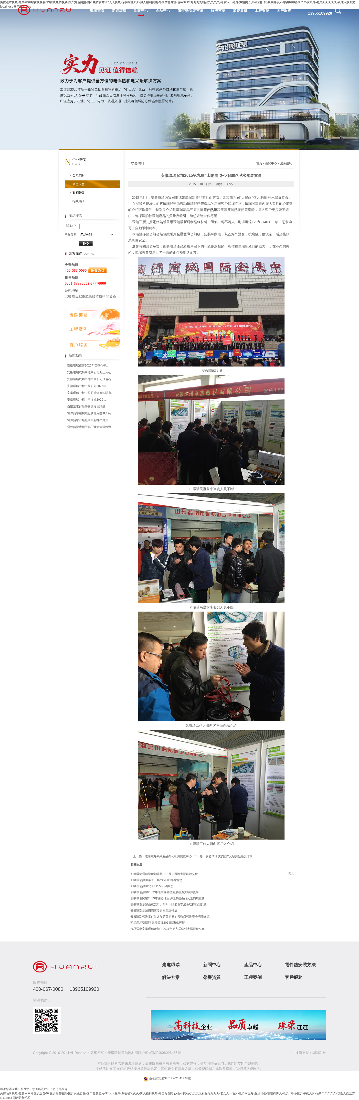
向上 (291, 873)
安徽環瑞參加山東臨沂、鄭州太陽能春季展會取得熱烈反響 (168, 904)
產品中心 (163, 10)
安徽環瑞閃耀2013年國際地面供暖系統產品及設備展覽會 (167, 898)
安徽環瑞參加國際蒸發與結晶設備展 (229, 856)
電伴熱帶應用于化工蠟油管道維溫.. (90, 427)
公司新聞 (78, 175)
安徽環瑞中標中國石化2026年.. (87, 386)
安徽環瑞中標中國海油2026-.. (86, 399)
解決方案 (218, 10)
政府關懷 (78, 192)
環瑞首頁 (97, 10)
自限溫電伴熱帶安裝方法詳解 (86, 406)
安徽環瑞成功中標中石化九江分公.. (90, 372)
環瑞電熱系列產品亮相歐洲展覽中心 (168, 856)
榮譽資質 (240, 10)
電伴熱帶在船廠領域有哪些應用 (87, 420)
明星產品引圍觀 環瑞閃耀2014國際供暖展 (157, 922)
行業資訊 (78, 201)
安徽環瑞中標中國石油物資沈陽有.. (90, 393)
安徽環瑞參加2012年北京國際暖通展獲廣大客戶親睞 (164, 892)
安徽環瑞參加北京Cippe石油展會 (152, 886)
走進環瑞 (119, 10)
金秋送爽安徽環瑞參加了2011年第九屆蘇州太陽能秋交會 (167, 929)
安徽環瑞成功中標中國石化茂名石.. (90, 379)
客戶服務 (284, 10)
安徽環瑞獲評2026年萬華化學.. (87, 365)
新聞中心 (141, 10)
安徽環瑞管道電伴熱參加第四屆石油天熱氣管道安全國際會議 (170, 916)
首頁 (259, 163)
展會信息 (78, 184)
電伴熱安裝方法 (190, 10)
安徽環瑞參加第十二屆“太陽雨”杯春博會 (156, 880)
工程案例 (262, 10)
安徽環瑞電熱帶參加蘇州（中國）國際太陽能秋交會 (164, 874)
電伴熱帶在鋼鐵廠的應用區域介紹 (89, 413)
